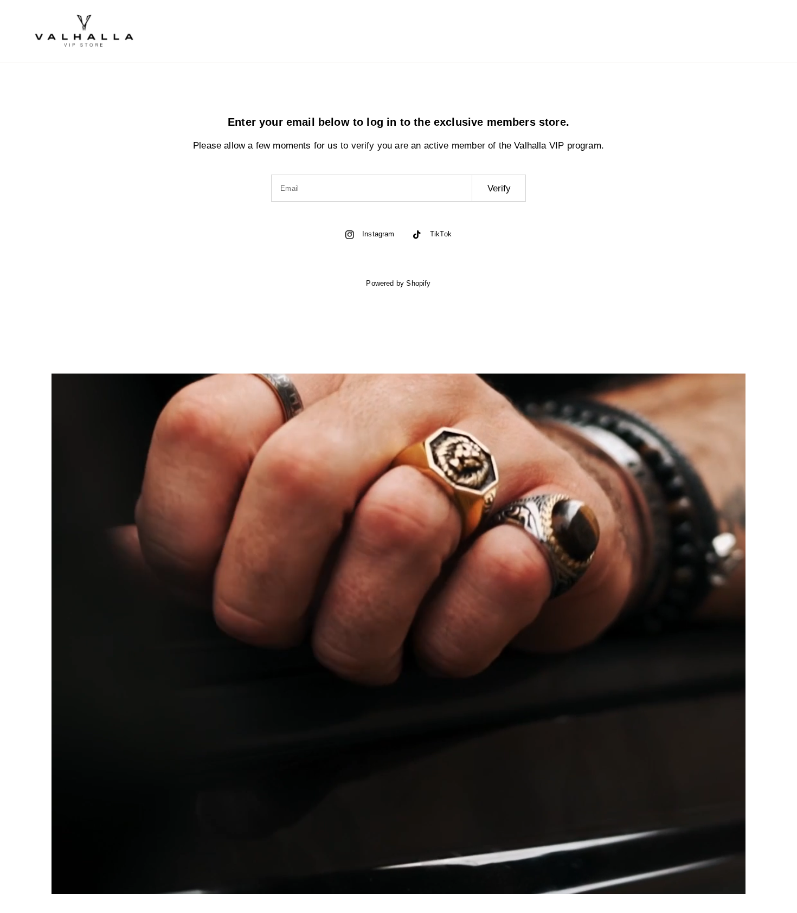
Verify (499, 188)
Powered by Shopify (398, 283)
